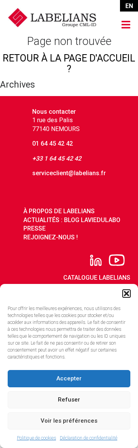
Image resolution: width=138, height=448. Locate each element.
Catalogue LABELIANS (96, 277)
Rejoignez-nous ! (50, 237)
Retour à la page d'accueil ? (69, 64)
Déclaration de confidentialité (88, 438)
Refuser (69, 399)
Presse (34, 228)
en (129, 6)
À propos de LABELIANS (59, 211)
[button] (126, 293)
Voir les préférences (69, 420)
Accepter (69, 378)
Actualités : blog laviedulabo (71, 220)
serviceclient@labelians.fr (69, 173)
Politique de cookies (36, 438)
